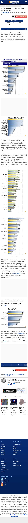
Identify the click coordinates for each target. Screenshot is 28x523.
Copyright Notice (23, 514)
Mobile (14, 448)
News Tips (3, 465)
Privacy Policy (4, 469)
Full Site (3, 452)
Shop (14, 463)
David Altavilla (12, 379)
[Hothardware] (14, 2)
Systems (15, 446)
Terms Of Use (14, 516)
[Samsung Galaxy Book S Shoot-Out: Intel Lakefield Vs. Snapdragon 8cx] (22, 402)
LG (12, 374)
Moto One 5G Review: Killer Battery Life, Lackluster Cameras (4, 411)
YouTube (6, 483)
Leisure (15, 452)
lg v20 (6, 375)
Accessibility (16, 461)
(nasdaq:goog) (21, 374)
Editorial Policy (17, 465)
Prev (4, 364)
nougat (2, 375)
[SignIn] (3, 2)
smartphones (7, 374)
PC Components (17, 444)
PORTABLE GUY (10, 23)
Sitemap (3, 454)
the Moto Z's (21, 333)
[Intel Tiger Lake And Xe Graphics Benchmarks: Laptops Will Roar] (13, 402)
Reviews (3, 446)
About (2, 461)
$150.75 (19, 23)
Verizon (5, 341)
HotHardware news (21, 390)
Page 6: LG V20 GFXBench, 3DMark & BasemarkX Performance (14, 29)
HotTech (3, 471)
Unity (5, 305)
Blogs (2, 450)
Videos (15, 454)
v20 (9, 375)
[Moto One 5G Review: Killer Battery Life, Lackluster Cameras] (4, 402)
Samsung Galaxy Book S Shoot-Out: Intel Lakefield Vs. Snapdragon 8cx (23, 411)
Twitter (5, 478)
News (2, 448)
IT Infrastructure (17, 450)
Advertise (3, 463)
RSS (5, 485)
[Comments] (13, 16)
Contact (3, 467)
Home (2, 444)
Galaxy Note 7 (17, 273)
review (15, 374)
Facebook (6, 480)
